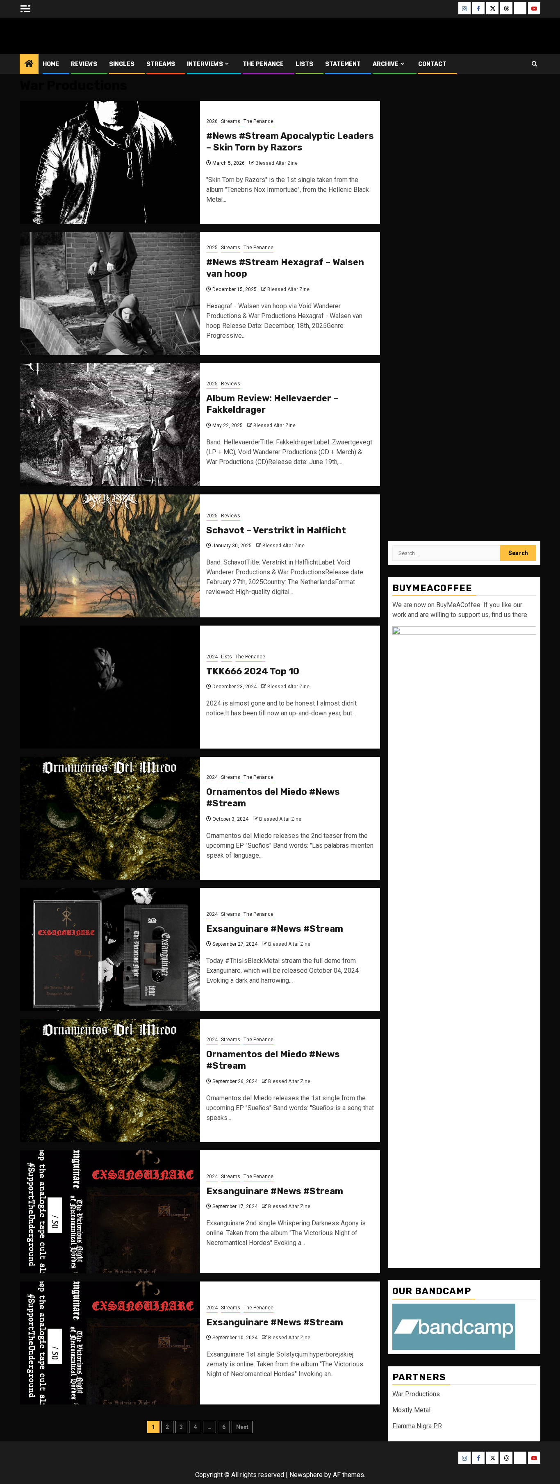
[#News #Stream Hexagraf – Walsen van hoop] (110, 293)
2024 (212, 657)
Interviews (205, 64)
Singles (121, 64)
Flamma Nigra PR (417, 1426)
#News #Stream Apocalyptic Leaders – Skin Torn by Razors (290, 141)
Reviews (84, 64)
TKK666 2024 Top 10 (252, 671)
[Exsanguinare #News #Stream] (110, 949)
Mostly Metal (411, 1410)
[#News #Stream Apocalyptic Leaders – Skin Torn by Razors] (110, 162)
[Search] (534, 64)
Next (242, 1427)
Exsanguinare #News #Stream (274, 928)
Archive (385, 64)
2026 (212, 121)
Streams (160, 64)
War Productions (416, 1394)
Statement (343, 64)
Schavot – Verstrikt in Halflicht (276, 530)
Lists (304, 64)
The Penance (263, 64)
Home (51, 64)
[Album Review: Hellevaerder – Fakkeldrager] (110, 424)
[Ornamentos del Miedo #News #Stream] (110, 818)
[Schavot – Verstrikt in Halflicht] (110, 555)
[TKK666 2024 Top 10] (110, 687)
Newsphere (306, 1475)
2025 (212, 247)
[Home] (29, 64)
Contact (432, 64)
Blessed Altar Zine (74, 35)
